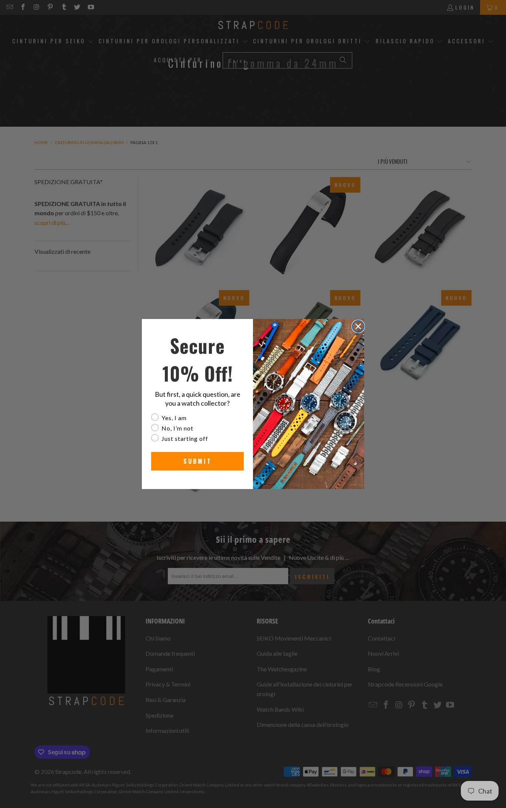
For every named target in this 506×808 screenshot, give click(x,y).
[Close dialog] (358, 326)
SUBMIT (197, 461)
